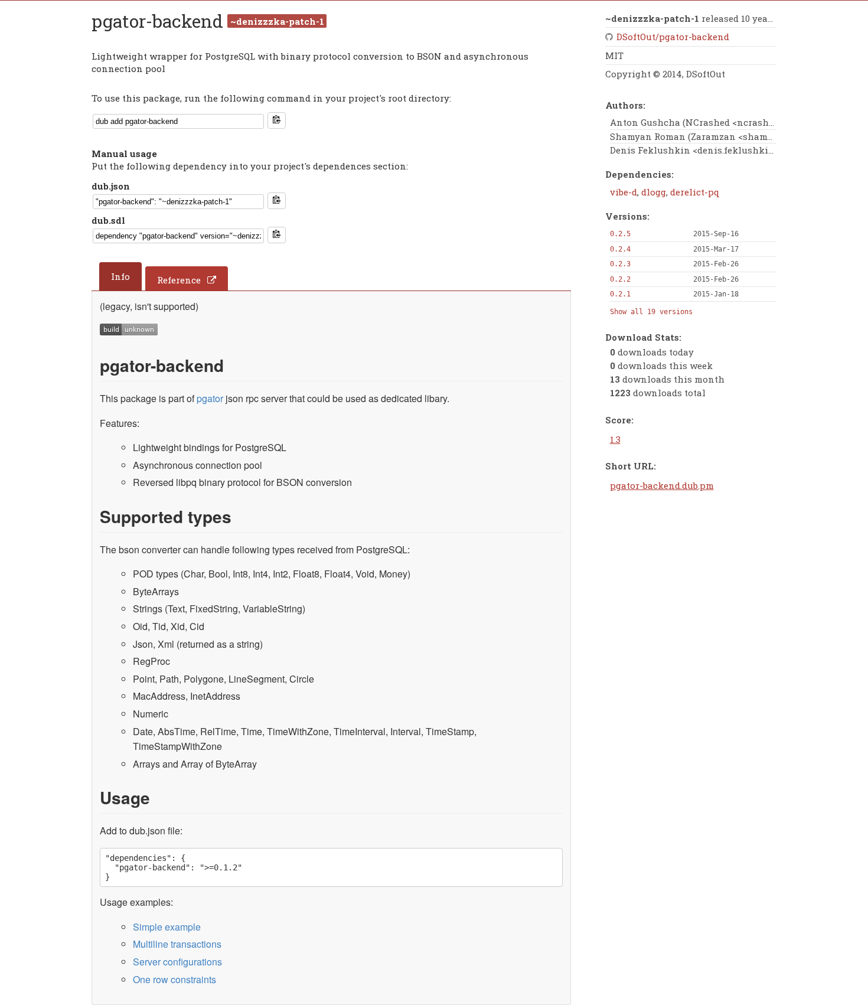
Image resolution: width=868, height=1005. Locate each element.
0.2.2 (620, 279)
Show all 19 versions (651, 312)
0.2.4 (620, 249)
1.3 (615, 439)
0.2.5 (620, 234)
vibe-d (623, 192)
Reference (179, 280)
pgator (210, 398)
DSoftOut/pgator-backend (672, 37)
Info (120, 276)
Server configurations (177, 961)
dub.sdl (108, 220)
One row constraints (174, 979)
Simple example (167, 927)
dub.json (111, 186)
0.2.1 (620, 294)
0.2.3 (620, 264)
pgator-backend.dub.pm (662, 485)
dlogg (653, 192)
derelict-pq (695, 192)
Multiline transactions (177, 944)
